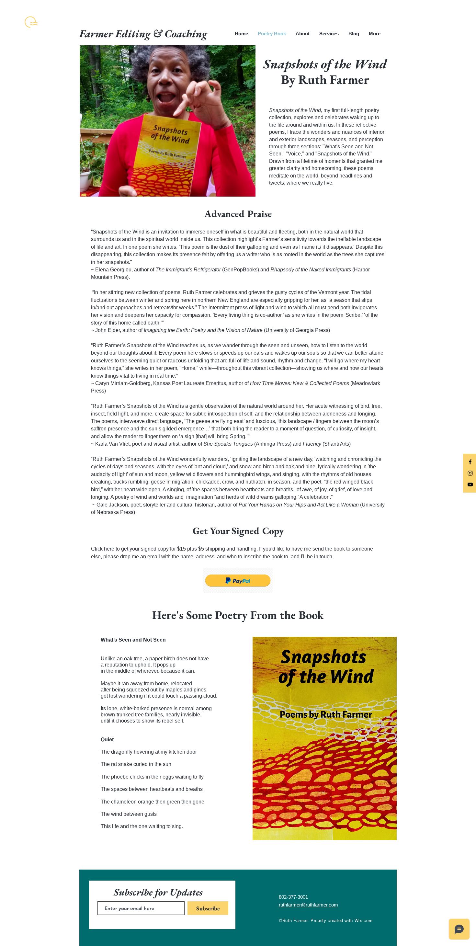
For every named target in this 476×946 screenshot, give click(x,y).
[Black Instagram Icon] (470, 473)
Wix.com (364, 920)
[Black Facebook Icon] (470, 462)
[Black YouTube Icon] (470, 484)
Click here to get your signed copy (130, 549)
